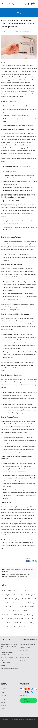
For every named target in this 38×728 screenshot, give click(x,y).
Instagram (4, 699)
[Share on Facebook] (27, 561)
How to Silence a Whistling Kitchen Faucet (15, 627)
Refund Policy (24, 657)
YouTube (3, 695)
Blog (19, 12)
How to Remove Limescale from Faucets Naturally (18, 603)
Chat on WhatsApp (27, 700)
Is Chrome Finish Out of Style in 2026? (14, 611)
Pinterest (3, 705)
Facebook (4, 689)
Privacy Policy (24, 654)
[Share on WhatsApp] (35, 561)
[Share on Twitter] (30, 561)
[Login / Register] (27, 4)
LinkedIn (3, 702)
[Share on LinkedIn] (33, 561)
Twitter (3, 692)
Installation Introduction (27, 644)
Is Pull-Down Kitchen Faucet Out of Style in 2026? (18, 607)
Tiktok (3, 709)
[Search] (24, 4)
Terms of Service (25, 647)
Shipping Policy (24, 651)
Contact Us (23, 661)
